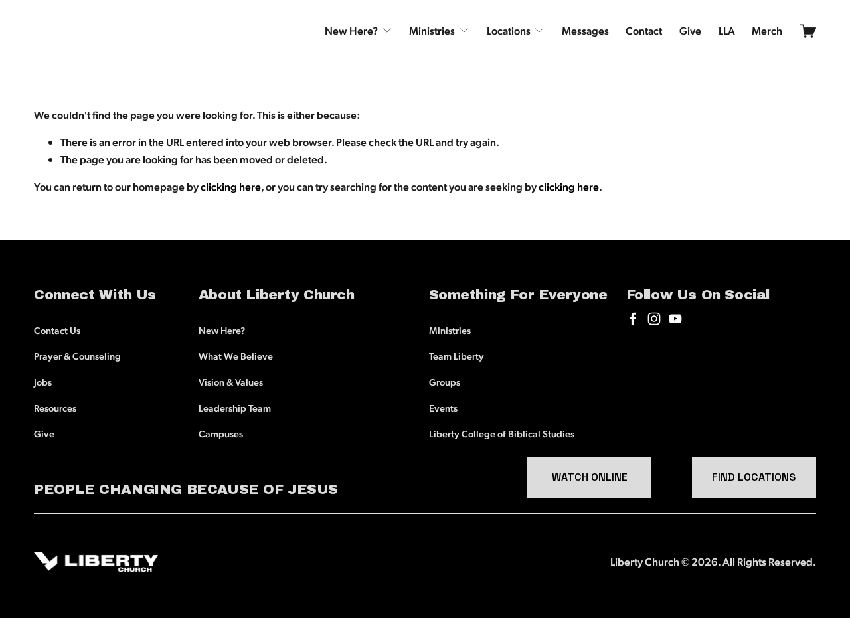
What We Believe (236, 356)
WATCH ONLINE (590, 477)
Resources (55, 408)
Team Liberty (456, 356)
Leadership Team (235, 408)
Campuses (221, 433)
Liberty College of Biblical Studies (501, 433)
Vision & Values (231, 382)
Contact (644, 30)
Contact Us (57, 330)
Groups (444, 382)
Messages (585, 30)
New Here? (222, 330)
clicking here (231, 186)
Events (443, 408)
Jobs (43, 382)
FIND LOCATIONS (754, 477)
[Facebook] (632, 318)
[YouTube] (675, 318)
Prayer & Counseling (77, 356)
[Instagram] (654, 318)
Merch (767, 30)
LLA (727, 30)
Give (690, 30)
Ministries (450, 330)
